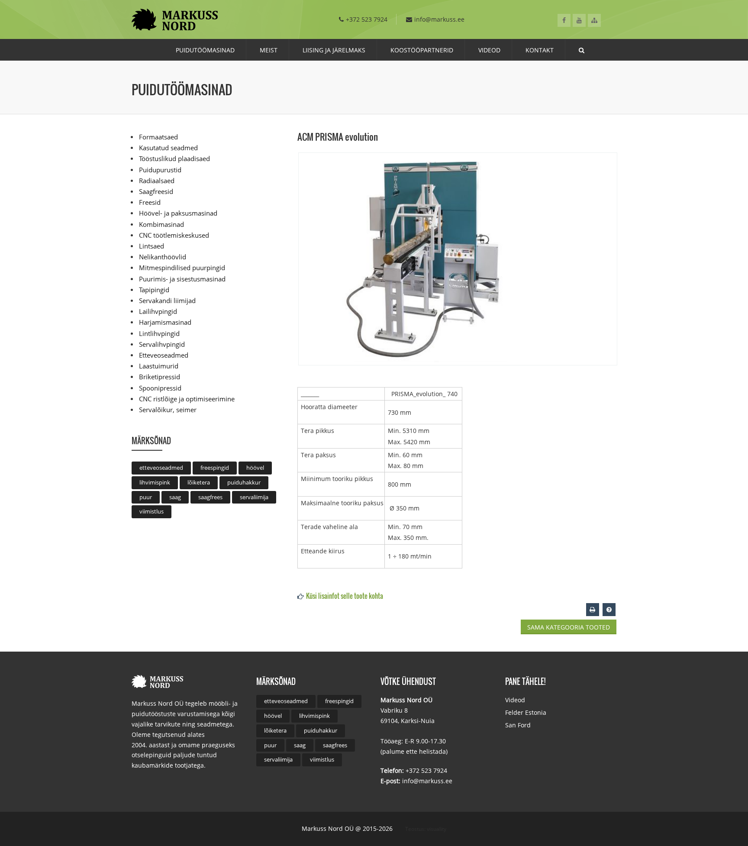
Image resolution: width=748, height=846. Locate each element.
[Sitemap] (594, 20)
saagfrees (210, 497)
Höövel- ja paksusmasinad (178, 213)
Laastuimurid (158, 366)
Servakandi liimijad (167, 300)
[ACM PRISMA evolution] (457, 258)
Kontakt (540, 50)
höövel (255, 467)
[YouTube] (579, 20)
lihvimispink (154, 482)
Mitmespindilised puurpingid (182, 267)
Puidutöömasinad (205, 50)
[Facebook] (564, 20)
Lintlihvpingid (159, 333)
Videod (489, 50)
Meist (268, 50)
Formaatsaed (158, 136)
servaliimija (254, 497)
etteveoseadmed (161, 467)
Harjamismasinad (165, 322)
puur (145, 497)
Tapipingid (154, 289)
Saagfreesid (156, 191)
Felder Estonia (525, 712)
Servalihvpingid (162, 344)
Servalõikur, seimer (168, 409)
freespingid (214, 467)
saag (175, 497)
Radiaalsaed (156, 180)
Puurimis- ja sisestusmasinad (182, 278)
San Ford (518, 725)
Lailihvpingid (158, 311)
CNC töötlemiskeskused (174, 235)
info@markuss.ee (439, 19)
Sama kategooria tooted (568, 627)
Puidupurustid (160, 169)
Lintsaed (151, 246)
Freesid (150, 202)
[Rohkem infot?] (609, 609)
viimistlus (151, 511)
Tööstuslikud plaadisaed (174, 158)
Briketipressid (159, 376)
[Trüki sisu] (592, 609)
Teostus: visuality (425, 829)
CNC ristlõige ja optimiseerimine (187, 398)
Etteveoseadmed (163, 355)
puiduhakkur (244, 482)
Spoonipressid (160, 388)
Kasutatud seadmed (168, 147)
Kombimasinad (161, 224)
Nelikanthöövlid (162, 256)
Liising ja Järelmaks (334, 50)
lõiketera (198, 482)
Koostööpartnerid (421, 50)
